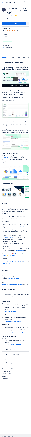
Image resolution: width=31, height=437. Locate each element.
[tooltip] (16, 15)
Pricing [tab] (18, 57)
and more (12, 18)
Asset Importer (19, 250)
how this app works (13, 278)
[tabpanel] (15, 221)
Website (4, 261)
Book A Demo (17, 253)
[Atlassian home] (2, 2)
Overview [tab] (4, 57)
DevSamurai (12, 15)
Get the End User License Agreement (12, 284)
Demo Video (7, 253)
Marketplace (10, 2)
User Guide (12, 255)
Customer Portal (6, 263)
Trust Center (18, 261)
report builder (5, 157)
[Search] (24, 2)
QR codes (13, 99)
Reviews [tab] (11, 57)
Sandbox (25, 261)
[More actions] (27, 23)
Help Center (10, 261)
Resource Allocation (8, 237)
